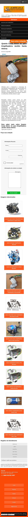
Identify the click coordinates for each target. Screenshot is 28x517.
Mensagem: (18, 172)
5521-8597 (12, 475)
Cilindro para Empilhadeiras (6, 28)
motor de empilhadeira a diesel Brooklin (14, 267)
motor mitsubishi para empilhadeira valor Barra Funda (14, 315)
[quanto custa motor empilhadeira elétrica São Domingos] (14, 328)
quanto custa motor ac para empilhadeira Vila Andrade (14, 291)
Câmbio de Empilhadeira (6, 25)
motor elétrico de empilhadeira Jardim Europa (14, 387)
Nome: (7, 145)
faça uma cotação (18, 41)
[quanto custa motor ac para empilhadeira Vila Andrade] (14, 280)
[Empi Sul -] (14, 8)
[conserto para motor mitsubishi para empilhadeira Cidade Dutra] (14, 208)
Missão (14, 493)
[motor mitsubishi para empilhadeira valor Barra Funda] (14, 304)
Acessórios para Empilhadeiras (7, 22)
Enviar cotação (13, 192)
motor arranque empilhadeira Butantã (14, 243)
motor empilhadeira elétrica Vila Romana (14, 363)
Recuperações (4, 38)
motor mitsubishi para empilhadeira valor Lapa (14, 435)
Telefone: (20, 155)
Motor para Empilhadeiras (6, 35)
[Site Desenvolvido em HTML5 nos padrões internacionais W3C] (11, 514)
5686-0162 (6, 475)
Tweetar (4, 54)
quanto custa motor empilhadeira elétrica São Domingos (14, 339)
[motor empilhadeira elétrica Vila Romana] (14, 352)
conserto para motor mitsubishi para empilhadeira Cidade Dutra (14, 219)
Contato (14, 502)
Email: (7, 150)
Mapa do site (14, 506)
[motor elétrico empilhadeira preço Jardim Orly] (14, 400)
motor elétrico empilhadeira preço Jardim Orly (14, 411)
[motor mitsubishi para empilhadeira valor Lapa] (14, 424)
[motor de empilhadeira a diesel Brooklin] (14, 256)
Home (14, 485)
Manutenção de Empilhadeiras (7, 31)
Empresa (14, 489)
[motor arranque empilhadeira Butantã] (14, 232)
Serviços (14, 19)
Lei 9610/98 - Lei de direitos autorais (19, 466)
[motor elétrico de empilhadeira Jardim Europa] (14, 376)
